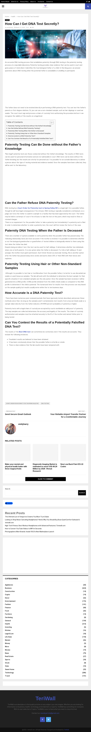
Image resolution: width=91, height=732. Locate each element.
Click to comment (45, 479)
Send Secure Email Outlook (18, 414)
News (7, 653)
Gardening (9, 617)
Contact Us (49, 1)
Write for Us (14, 1)
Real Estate (9, 656)
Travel (7, 676)
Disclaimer (41, 1)
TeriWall (45, 698)
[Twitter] (48, 719)
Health (7, 20)
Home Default (5, 1)
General (8, 621)
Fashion (8, 604)
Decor (7, 598)
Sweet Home (9, 669)
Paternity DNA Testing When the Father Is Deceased (26, 131)
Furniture (8, 614)
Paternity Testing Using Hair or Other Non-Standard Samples (29, 133)
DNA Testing (45, 403)
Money (7, 643)
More (7, 646)
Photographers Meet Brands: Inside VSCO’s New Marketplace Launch (29, 532)
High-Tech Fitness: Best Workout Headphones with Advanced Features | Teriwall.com (35, 526)
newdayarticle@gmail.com (49, 713)
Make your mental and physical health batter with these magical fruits (16, 466)
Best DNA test (25, 332)
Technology (9, 673)
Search (7, 489)
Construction (10, 591)
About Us (33, 1)
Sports (7, 659)
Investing (8, 627)
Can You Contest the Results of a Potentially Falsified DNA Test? (30, 138)
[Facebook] (42, 719)
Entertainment (10, 601)
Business (8, 588)
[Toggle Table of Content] (50, 123)
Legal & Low (9, 634)
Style (7, 666)
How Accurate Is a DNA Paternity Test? (21, 136)
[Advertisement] (45, 89)
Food (7, 611)
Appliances (9, 585)
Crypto (7, 594)
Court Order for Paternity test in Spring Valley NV (38, 208)
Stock (7, 663)
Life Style (8, 637)
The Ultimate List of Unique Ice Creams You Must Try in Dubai (27, 517)
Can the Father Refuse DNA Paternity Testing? (24, 128)
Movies (7, 650)
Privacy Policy (24, 1)
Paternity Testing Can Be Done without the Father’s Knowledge (29, 126)
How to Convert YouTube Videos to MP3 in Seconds (23, 529)
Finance (8, 607)
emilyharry (10, 27)
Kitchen (8, 630)
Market (7, 640)
